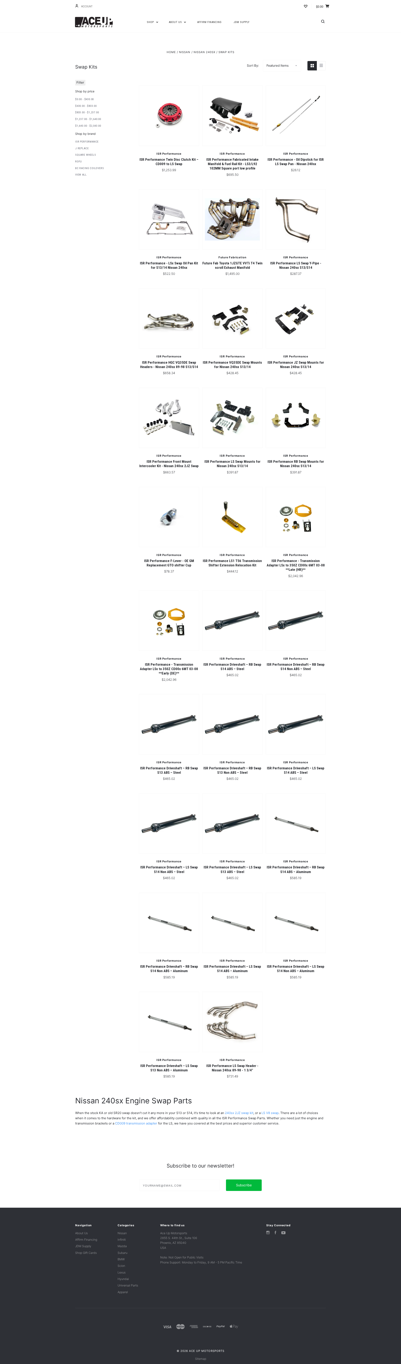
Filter (80, 82)
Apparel (123, 1292)
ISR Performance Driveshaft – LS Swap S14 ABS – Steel (295, 770)
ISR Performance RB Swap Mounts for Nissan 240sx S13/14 (296, 463)
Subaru (122, 1252)
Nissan (122, 1233)
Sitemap (200, 1358)
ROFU (78, 161)
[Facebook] (275, 1233)
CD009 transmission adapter (136, 1123)
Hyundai (123, 1279)
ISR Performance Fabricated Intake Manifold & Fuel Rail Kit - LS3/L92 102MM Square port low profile (232, 164)
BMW (121, 1259)
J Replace (82, 148)
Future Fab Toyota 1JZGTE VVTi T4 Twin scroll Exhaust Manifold (232, 265)
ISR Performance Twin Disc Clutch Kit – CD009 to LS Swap (169, 161)
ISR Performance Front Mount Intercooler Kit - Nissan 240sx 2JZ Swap (169, 463)
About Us (176, 22)
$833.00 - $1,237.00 (87, 112)
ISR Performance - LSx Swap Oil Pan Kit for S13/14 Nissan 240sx (169, 265)
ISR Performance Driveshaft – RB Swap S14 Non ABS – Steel (296, 666)
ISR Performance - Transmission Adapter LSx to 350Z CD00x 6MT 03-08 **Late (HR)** (296, 565)
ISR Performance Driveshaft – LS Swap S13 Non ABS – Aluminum (169, 1068)
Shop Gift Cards (86, 1252)
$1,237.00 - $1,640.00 (88, 119)
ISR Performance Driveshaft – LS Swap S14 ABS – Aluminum (232, 968)
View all (81, 174)
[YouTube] (283, 1233)
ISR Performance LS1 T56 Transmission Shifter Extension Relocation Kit (232, 563)
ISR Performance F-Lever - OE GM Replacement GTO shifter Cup (169, 563)
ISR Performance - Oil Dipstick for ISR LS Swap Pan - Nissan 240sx (296, 161)
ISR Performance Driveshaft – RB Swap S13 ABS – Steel (169, 770)
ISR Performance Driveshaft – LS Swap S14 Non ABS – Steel (169, 869)
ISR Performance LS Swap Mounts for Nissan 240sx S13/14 (232, 463)
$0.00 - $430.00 (84, 99)
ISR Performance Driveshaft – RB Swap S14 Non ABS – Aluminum (169, 968)
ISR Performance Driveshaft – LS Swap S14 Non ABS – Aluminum (295, 968)
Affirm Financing (209, 22)
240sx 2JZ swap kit (239, 1113)
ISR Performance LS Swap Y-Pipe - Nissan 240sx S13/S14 (295, 265)
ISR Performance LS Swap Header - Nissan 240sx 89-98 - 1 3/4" (232, 1068)
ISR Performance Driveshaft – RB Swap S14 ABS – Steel (232, 666)
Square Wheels (85, 154)
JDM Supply (241, 22)
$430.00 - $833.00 (86, 105)
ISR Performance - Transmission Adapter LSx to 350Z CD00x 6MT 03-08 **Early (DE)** (169, 669)
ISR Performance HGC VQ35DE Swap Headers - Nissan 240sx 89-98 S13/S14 (169, 364)
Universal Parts (128, 1285)
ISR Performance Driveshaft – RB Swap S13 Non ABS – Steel (232, 770)
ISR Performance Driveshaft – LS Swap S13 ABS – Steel (232, 869)
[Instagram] (268, 1233)
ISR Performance (87, 141)
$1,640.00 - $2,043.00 (88, 125)
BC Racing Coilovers (89, 168)
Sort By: (253, 66)
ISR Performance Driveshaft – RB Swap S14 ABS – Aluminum (296, 869)
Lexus (122, 1272)
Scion (121, 1265)
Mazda (122, 1246)
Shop (151, 22)
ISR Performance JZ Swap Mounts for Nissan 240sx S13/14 (296, 364)
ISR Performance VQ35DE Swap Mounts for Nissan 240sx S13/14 (232, 364)
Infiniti (122, 1239)
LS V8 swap (270, 1113)
